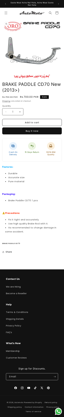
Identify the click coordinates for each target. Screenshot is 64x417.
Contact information (34, 407)
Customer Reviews (16, 357)
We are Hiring (13, 286)
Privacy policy (52, 407)
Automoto (18, 402)
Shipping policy (15, 407)
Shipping (6, 101)
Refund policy (51, 402)
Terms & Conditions (17, 312)
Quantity (6, 106)
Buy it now (32, 130)
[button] (6, 13)
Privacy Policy (13, 325)
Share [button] (9, 251)
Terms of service (33, 411)
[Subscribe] (54, 376)
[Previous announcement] (5, 4)
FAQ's (9, 332)
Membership (13, 351)
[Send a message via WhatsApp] (58, 411)
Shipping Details (15, 319)
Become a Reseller (16, 293)
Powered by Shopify (33, 402)
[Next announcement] (58, 4)
